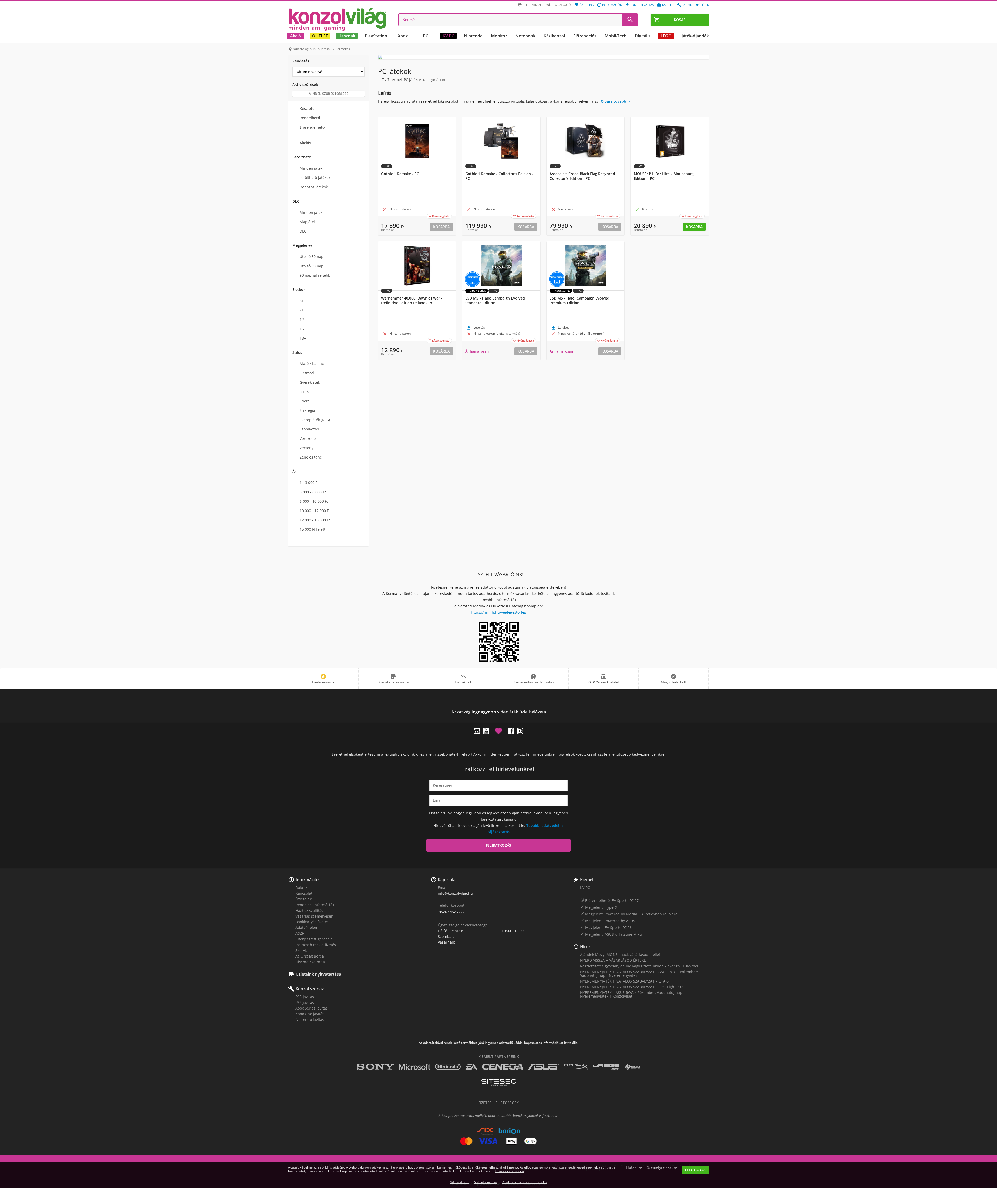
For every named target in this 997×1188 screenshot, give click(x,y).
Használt (346, 36)
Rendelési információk (314, 904)
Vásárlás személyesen (314, 916)
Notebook (525, 36)
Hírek (705, 5)
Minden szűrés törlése (328, 93)
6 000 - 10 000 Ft (314, 501)
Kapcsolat (303, 893)
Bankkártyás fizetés (312, 921)
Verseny (306, 447)
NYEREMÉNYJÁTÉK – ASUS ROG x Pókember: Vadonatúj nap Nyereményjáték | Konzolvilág (631, 994)
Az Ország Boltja (309, 956)
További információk (509, 1171)
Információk (612, 5)
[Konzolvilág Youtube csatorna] (486, 731)
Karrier (667, 5)
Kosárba (441, 226)
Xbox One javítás (309, 1013)
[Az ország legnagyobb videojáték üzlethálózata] (337, 19)
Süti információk (485, 1182)
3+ (302, 300)
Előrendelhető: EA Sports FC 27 (609, 900)
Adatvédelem (306, 927)
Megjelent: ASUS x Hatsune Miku (611, 934)
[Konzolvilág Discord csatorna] (477, 731)
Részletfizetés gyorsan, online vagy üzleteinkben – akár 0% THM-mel (639, 966)
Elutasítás (634, 1167)
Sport (304, 401)
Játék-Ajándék (695, 36)
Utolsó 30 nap (312, 256)
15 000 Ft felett (312, 529)
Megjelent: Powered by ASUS (607, 920)
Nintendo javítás (309, 1019)
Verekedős (309, 438)
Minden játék (311, 168)
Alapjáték (308, 221)
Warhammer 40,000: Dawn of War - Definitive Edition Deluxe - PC (411, 300)
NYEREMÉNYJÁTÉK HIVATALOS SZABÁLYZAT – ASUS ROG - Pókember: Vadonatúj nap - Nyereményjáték (639, 973)
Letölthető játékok (315, 177)
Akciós (305, 142)
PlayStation (376, 36)
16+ (303, 328)
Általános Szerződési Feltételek (524, 1182)
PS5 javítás (304, 996)
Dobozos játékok (314, 186)
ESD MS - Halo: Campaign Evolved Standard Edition (495, 300)
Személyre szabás (662, 1167)
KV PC (448, 36)
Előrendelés (584, 36)
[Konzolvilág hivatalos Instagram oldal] (520, 731)
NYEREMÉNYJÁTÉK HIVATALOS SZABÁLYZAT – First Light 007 (631, 986)
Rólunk (301, 887)
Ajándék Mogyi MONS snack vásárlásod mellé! (620, 954)
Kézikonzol (554, 36)
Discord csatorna (310, 961)
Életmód (307, 372)
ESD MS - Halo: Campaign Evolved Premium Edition (579, 300)
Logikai (306, 391)
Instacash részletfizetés (315, 944)
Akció (295, 36)
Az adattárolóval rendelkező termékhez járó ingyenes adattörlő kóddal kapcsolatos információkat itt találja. (498, 1042)
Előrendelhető (312, 127)
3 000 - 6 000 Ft (313, 491)
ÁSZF (299, 933)
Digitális (642, 36)
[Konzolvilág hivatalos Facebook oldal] (511, 731)
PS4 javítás (304, 1002)
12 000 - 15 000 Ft (315, 519)
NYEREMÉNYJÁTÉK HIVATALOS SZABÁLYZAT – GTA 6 (624, 981)
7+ (302, 310)
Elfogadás (695, 1169)
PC (425, 36)
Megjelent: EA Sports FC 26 (606, 927)
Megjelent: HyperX (598, 907)
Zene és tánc (311, 457)
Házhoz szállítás (309, 910)
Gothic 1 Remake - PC (400, 173)
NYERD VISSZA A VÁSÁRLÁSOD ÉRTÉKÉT (614, 960)
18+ (303, 338)
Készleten (308, 108)
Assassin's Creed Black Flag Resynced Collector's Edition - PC (582, 176)
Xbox (403, 36)
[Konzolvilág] (498, 702)
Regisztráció (561, 5)
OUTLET (320, 36)
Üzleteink (586, 5)
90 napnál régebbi (316, 275)
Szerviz (687, 5)
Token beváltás (642, 5)
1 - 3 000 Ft (309, 482)
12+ (303, 319)
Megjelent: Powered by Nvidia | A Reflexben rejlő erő (628, 914)
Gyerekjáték (310, 382)
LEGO (666, 36)
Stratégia (307, 410)
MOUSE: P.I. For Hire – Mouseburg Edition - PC (664, 176)
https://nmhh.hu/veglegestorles (498, 612)
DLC (303, 231)
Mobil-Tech (616, 36)
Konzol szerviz (309, 989)
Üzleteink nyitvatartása (318, 974)
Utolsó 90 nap (312, 265)
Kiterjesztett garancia (314, 939)
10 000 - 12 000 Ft (315, 510)
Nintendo (473, 36)
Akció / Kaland (312, 363)
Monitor (499, 36)
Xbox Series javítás (311, 1008)
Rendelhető (310, 117)
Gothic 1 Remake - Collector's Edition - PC (499, 176)
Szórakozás (309, 429)
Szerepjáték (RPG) (315, 419)
